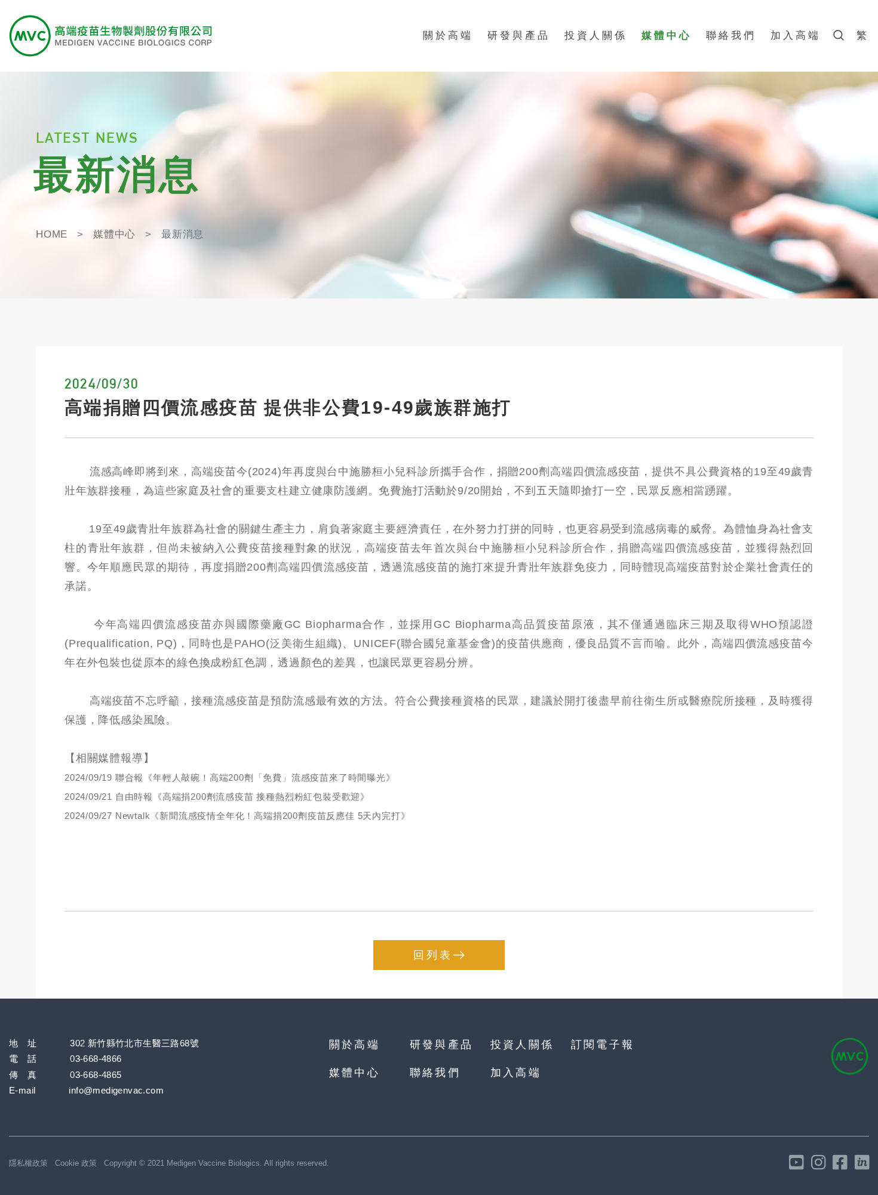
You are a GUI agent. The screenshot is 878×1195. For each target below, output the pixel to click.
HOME (51, 234)
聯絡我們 (731, 35)
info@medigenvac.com (116, 1090)
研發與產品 (518, 35)
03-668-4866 (95, 1059)
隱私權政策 (28, 1163)
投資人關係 (595, 35)
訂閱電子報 (602, 1045)
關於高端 (448, 35)
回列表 (433, 955)
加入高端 (795, 35)
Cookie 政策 (76, 1163)
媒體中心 (666, 35)
